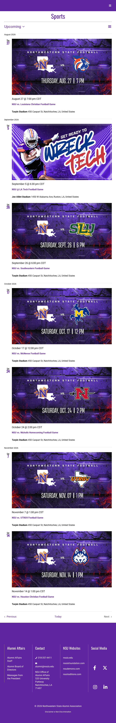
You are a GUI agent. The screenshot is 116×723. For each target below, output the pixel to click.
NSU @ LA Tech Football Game (27, 189)
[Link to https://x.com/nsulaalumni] (105, 668)
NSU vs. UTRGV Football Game (27, 517)
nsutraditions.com (72, 674)
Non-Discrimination (63, 712)
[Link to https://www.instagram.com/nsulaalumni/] (95, 687)
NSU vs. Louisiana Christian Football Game (33, 104)
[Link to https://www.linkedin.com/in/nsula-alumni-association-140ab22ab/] (105, 687)
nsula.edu (68, 657)
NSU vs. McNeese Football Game (29, 353)
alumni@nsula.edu (44, 666)
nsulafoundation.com (74, 663)
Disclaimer (49, 712)
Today (58, 616)
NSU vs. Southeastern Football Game (31, 268)
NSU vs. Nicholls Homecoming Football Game (35, 432)
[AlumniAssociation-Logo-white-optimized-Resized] (16, 4)
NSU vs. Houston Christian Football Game (33, 596)
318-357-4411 (45, 657)
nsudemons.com (71, 668)
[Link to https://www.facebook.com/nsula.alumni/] (94, 668)
